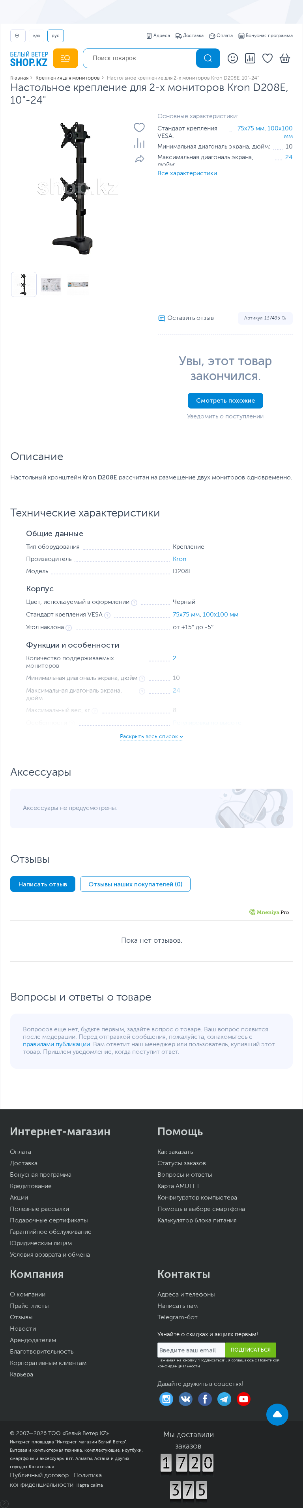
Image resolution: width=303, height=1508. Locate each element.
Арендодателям (33, 1340)
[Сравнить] (139, 143)
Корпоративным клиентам (48, 1363)
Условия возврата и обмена (50, 1255)
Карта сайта (90, 1485)
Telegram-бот (177, 1318)
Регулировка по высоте (207, 723)
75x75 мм (251, 129)
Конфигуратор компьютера (197, 1198)
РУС (56, 35)
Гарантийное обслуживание (51, 1232)
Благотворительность (41, 1352)
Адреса (161, 35)
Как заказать (175, 1152)
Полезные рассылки (39, 1209)
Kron (180, 559)
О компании (27, 1295)
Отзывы (21, 1318)
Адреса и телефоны (186, 1295)
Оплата (225, 35)
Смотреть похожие (225, 400)
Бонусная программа (269, 35)
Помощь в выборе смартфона (201, 1209)
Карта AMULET (178, 1186)
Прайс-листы (29, 1306)
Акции (19, 1198)
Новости (23, 1329)
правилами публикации (56, 1045)
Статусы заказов (181, 1164)
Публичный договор (39, 1476)
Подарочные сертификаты (49, 1221)
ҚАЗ (36, 35)
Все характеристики (187, 174)
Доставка (193, 35)
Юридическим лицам (41, 1244)
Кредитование (31, 1186)
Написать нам (177, 1306)
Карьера (21, 1375)
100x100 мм (220, 615)
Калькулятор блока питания (197, 1221)
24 (289, 157)
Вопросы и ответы (184, 1175)
